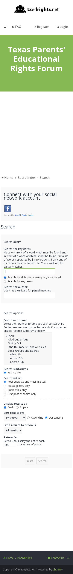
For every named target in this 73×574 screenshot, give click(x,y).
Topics (23, 407)
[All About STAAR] (28, 339)
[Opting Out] (28, 343)
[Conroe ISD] (28, 362)
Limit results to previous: (20, 425)
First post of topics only (21, 394)
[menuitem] (16, 26)
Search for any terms (20, 281)
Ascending (36, 417)
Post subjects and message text (26, 381)
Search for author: (16, 287)
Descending (55, 417)
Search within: (13, 378)
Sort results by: (14, 412)
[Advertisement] (36, 135)
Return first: (12, 437)
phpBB (57, 569)
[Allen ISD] (28, 354)
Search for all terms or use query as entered (34, 277)
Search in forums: (15, 320)
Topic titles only (17, 390)
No (18, 372)
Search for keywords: (17, 249)
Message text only (18, 385)
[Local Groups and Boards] (28, 351)
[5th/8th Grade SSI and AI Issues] (28, 347)
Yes (9, 372)
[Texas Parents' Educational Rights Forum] (37, 9)
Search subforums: (16, 369)
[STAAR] (28, 336)
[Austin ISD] (28, 358)
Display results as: (16, 403)
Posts (10, 407)
